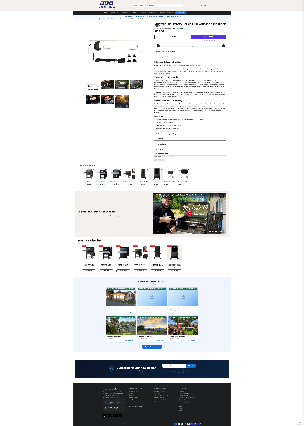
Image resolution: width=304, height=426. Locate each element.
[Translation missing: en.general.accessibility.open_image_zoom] (114, 50)
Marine (135, 12)
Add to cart (93, 169)
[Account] (202, 6)
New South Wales (133, 391)
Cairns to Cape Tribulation (161, 395)
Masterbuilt (109, 18)
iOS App (181, 408)
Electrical (143, 12)
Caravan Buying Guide (185, 402)
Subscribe (191, 366)
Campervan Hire (183, 395)
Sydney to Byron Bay (159, 391)
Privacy (151, 423)
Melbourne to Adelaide (160, 393)
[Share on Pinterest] (163, 160)
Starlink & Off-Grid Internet (186, 397)
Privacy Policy (189, 371)
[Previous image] (88, 50)
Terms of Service (177, 372)
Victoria (131, 393)
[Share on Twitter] (159, 160)
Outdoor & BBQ (153, 12)
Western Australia (133, 397)
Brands (162, 12)
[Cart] (205, 6)
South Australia (133, 399)
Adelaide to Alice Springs (160, 399)
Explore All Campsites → (152, 347)
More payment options (209, 40)
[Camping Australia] (107, 5)
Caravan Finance (183, 399)
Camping (105, 12)
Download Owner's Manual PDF (164, 156)
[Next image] (140, 50)
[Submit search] (181, 5)
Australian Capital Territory (136, 406)
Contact (147, 423)
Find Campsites (181, 12)
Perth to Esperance (159, 397)
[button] (158, 47)
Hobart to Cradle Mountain (161, 402)
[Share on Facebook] (155, 160)
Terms (155, 423)
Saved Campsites (184, 393)
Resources (170, 12)
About (142, 423)
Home (98, 12)
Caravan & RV (115, 12)
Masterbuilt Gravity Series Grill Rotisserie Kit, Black (129, 18)
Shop (180, 406)
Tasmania (131, 402)
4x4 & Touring (126, 12)
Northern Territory (133, 404)
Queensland (132, 395)
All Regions (182, 391)
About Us (181, 404)
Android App (182, 410)
